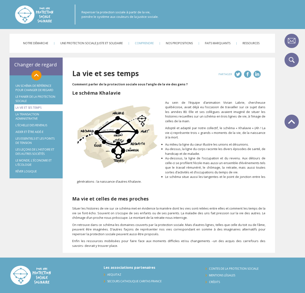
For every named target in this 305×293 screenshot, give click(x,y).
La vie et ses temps (28, 108)
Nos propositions (179, 43)
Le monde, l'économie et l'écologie (33, 162)
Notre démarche (35, 43)
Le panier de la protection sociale (35, 99)
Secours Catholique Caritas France (134, 281)
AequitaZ (114, 275)
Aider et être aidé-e (29, 132)
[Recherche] (292, 60)
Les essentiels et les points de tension (35, 141)
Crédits (214, 282)
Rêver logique (26, 171)
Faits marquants (217, 43)
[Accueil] (45, 14)
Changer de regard (35, 64)
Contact (292, 41)
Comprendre (144, 43)
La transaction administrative (27, 116)
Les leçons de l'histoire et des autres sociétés (34, 151)
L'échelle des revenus (31, 125)
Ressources (251, 43)
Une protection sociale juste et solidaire (91, 43)
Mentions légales (222, 275)
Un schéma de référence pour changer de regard (34, 88)
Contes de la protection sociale (234, 269)
